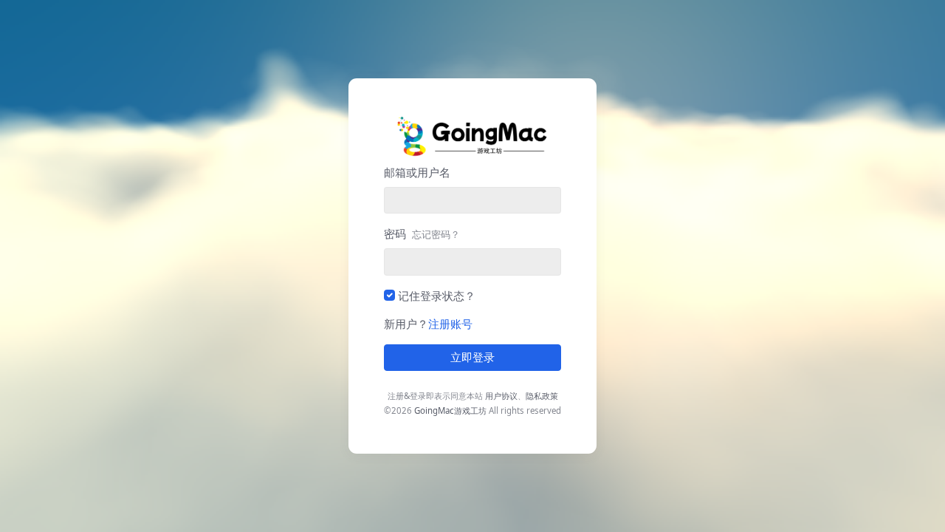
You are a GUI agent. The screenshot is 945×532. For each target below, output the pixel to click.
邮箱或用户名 (417, 172)
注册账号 (450, 323)
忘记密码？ (436, 234)
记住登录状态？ (436, 295)
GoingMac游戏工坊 (450, 410)
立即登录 (472, 358)
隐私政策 (542, 395)
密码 (422, 233)
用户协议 (501, 395)
